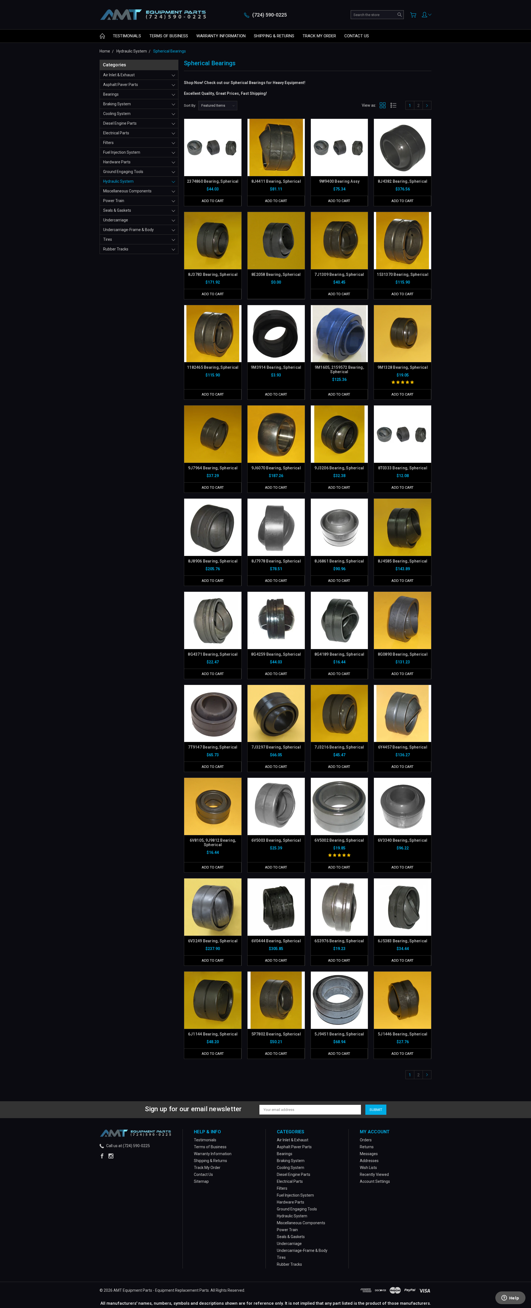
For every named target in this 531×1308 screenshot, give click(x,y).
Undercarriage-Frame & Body (128, 229)
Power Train (113, 200)
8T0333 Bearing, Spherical (402, 468)
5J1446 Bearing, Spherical (402, 1034)
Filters (108, 142)
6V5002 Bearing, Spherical (339, 840)
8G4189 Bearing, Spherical (339, 654)
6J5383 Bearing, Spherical (402, 941)
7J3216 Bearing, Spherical (339, 747)
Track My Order (319, 35)
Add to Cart (213, 201)
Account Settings (375, 1181)
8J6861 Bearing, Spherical (339, 561)
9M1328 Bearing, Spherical (403, 367)
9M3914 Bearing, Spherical (276, 367)
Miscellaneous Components (127, 191)
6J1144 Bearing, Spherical (213, 1034)
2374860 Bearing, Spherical (213, 181)
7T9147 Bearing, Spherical (212, 747)
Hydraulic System (118, 181)
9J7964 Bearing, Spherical (213, 468)
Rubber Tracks (115, 249)
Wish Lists (368, 1167)
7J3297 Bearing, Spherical (276, 747)
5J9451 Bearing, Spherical (339, 1034)
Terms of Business (168, 35)
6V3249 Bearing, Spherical (213, 941)
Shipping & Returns (274, 35)
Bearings (111, 94)
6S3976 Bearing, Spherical (339, 941)
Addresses (369, 1160)
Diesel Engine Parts (120, 123)
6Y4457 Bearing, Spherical (402, 747)
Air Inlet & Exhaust (119, 75)
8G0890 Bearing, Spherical (403, 654)
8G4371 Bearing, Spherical (213, 654)
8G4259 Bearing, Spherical (276, 654)
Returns (367, 1147)
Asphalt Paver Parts (120, 84)
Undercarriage (115, 220)
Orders (366, 1140)
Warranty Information (221, 35)
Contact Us (356, 35)
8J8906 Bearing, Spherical (213, 561)
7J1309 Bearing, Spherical (339, 274)
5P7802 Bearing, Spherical (276, 1034)
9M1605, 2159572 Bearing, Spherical (339, 369)
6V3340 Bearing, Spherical (402, 840)
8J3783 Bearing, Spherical (213, 274)
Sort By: (190, 105)
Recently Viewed (374, 1174)
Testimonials (127, 35)
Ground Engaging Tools (123, 171)
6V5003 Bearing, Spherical (276, 840)
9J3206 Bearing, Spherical (339, 468)
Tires (107, 239)
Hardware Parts (117, 162)
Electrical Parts (116, 133)
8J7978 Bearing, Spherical (276, 561)
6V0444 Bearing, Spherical (276, 941)
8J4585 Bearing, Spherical (402, 561)
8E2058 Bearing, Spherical (276, 274)
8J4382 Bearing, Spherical (402, 181)
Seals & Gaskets (117, 210)
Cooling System (117, 113)
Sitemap (201, 1181)
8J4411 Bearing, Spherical (276, 181)
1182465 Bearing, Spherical (213, 367)
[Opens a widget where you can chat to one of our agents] (510, 1298)
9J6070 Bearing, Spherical (276, 468)
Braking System (117, 104)
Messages (369, 1154)
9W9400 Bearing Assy (339, 181)
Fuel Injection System (121, 152)
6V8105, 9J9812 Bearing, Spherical (213, 842)
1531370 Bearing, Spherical (402, 274)
